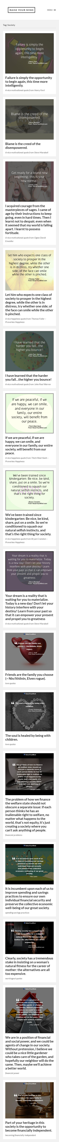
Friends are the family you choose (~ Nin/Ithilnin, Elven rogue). (29, 676)
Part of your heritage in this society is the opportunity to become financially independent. (28, 1126)
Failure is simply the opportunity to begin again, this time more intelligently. (28, 81)
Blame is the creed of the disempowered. (23, 146)
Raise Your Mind (22, 10)
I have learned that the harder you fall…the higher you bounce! (28, 377)
